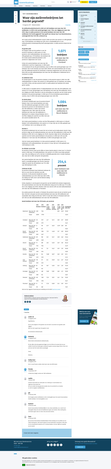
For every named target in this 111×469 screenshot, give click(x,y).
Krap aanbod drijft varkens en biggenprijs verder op (87, 78)
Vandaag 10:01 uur (93, 65)
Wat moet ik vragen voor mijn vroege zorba (87, 67)
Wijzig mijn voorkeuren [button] (30, 464)
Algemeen (80, 73)
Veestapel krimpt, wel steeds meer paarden (87, 74)
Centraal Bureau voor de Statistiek (86, 49)
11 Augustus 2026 (93, 80)
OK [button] (23, 464)
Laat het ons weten (56, 289)
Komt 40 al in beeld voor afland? (85, 63)
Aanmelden (83, 321)
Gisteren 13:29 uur (93, 73)
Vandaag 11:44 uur (93, 62)
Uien (79, 62)
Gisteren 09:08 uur (93, 76)
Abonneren (84, 2)
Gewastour (35, 5)
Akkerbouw (27, 5)
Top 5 (87, 52)
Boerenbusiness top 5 (83, 54)
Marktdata (42, 5)
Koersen (49, 5)
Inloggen (92, 2)
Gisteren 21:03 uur (93, 69)
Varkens (21, 5)
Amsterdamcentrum (82, 81)
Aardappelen (80, 65)
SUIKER (80, 70)
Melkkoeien (81, 52)
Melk (15, 5)
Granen (79, 69)
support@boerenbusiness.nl (21, 447)
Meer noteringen (87, 41)
